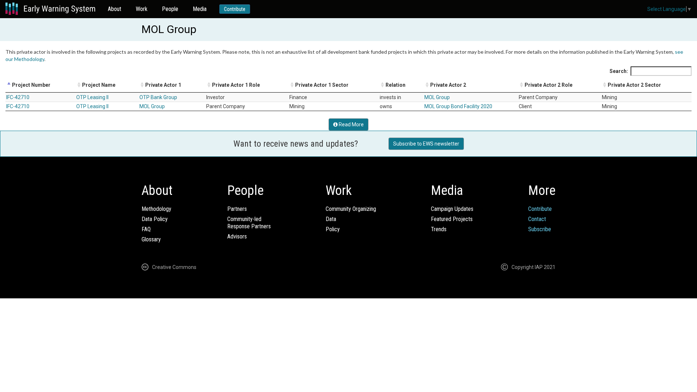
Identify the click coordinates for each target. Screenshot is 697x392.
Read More (351, 124)
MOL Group (437, 97)
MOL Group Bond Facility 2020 (458, 106)
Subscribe (539, 229)
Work (141, 8)
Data (331, 219)
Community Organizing (351, 208)
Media (200, 8)
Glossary (151, 239)
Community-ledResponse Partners (249, 223)
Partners (237, 208)
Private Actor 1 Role (236, 85)
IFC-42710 (17, 97)
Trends (439, 229)
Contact (537, 219)
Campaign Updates (452, 208)
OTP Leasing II (92, 97)
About (114, 8)
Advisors (237, 236)
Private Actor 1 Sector (321, 85)
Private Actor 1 (163, 85)
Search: (619, 71)
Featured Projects (452, 219)
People (170, 8)
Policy (333, 229)
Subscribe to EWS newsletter (426, 144)
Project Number (31, 85)
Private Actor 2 (448, 85)
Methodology (156, 208)
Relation (395, 85)
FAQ (146, 229)
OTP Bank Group (158, 97)
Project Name (98, 85)
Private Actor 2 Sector (634, 85)
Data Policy (155, 219)
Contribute (234, 9)
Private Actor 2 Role (548, 85)
